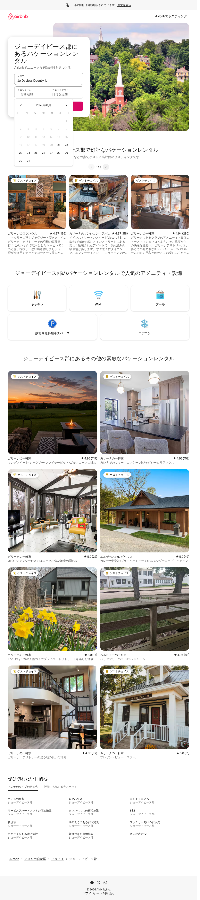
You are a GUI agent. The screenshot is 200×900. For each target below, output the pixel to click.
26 (43, 153)
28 (58, 153)
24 (28, 153)
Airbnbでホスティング (171, 16)
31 (28, 161)
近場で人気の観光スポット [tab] (60, 786)
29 (66, 153)
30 (20, 161)
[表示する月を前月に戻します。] (21, 105)
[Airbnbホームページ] (18, 16)
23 (20, 153)
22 (66, 145)
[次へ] (106, 167)
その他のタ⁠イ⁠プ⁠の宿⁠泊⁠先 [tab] (23, 786)
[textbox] (31, 94)
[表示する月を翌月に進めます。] (66, 105)
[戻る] (91, 167)
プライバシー (91, 893)
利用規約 (108, 893)
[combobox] (48, 80)
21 (58, 145)
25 (36, 153)
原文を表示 (124, 5)
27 (51, 153)
